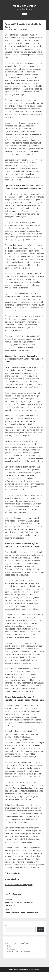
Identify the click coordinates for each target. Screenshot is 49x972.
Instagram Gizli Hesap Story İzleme (20, 943)
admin (24, 29)
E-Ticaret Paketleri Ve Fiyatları (18, 885)
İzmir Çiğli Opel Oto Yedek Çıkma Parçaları (21, 912)
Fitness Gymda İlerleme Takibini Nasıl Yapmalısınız (19, 904)
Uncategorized (15, 894)
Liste (9, 946)
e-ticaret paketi (12, 879)
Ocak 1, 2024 (13, 29)
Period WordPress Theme (18, 969)
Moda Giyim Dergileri (24, 5)
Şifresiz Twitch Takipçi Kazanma (19, 952)
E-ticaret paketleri (13, 873)
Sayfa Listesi (12, 949)
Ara (6, 925)
